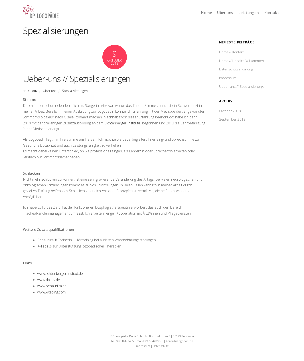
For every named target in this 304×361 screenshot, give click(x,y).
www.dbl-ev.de (48, 279)
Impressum (228, 78)
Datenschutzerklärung (236, 69)
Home (206, 12)
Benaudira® (47, 239)
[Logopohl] (41, 17)
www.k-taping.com (51, 292)
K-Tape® (44, 246)
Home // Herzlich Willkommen (241, 60)
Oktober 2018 (230, 111)
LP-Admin (30, 91)
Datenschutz (160, 346)
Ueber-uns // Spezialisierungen (76, 78)
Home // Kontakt (231, 52)
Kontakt (271, 12)
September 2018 (232, 119)
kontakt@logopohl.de (179, 341)
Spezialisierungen (75, 91)
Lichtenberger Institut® (122, 123)
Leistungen (248, 12)
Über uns (225, 12)
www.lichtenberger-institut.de (60, 273)
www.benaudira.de (52, 285)
